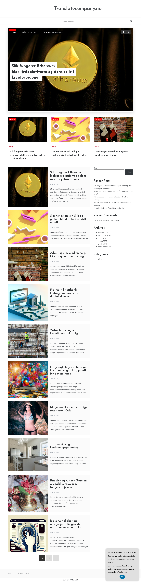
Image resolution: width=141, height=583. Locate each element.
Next (128, 32)
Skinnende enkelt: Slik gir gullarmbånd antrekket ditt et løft (68, 277)
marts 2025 (102, 299)
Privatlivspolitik (67, 21)
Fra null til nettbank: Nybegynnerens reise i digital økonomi (65, 351)
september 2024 (104, 304)
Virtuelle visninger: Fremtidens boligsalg (109, 266)
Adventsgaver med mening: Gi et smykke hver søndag (42, 77)
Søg (95, 225)
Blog (14, 34)
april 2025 (102, 296)
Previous (123, 32)
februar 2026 (103, 290)
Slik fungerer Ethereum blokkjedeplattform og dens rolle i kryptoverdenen (27, 212)
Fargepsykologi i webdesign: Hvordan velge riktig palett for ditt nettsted (68, 428)
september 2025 (104, 293)
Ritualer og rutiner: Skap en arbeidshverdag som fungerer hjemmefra (68, 541)
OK (122, 577)
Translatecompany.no (78, 8)
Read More (124, 77)
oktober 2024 (103, 301)
